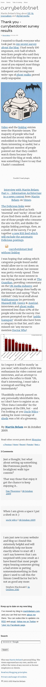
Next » (37, 445)
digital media (22, 16)
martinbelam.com (31, 611)
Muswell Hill (8, 303)
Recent (22, 445)
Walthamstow (9, 299)
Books (8, 2)
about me (31, 615)
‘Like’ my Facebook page (13, 625)
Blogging (36, 439)
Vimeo (27, 200)
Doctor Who (19, 330)
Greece (21, 303)
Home (2, 2)
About (25, 2)
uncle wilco (11, 520)
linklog (22, 127)
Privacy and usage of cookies (14, 677)
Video (4, 127)
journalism (6, 16)
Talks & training (17, 2)
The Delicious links (12, 206)
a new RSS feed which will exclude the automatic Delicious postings (19, 237)
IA (32, 13)
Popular (30, 445)
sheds (4, 418)
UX (28, 13)
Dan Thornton (13, 491)
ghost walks (23, 74)
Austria (32, 303)
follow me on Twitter (26, 621)
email (13, 621)
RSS (3, 621)
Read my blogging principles (14, 672)
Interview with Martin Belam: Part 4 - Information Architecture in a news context (21, 193)
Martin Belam (6, 35)
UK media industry (21, 285)
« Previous (7, 445)
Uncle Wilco (31, 411)
